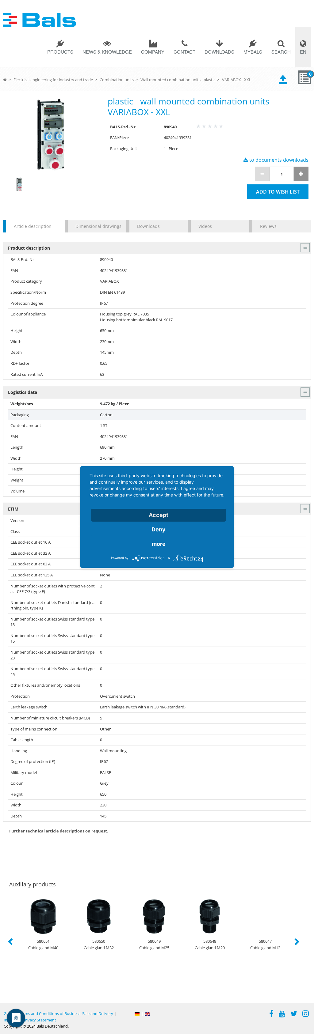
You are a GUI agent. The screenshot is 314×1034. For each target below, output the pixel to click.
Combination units (117, 79)
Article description (33, 226)
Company (152, 51)
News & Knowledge (107, 51)
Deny (158, 529)
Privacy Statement (39, 1020)
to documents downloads (278, 160)
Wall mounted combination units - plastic (177, 79)
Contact (184, 51)
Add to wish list (278, 191)
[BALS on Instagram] (305, 1014)
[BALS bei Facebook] (271, 1014)
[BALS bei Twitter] (293, 1014)
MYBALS (252, 51)
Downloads (219, 51)
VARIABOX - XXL (236, 79)
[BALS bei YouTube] (282, 1014)
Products (60, 51)
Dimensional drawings (97, 226)
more (159, 544)
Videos (205, 226)
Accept (158, 515)
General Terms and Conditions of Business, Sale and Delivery (58, 1013)
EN (303, 51)
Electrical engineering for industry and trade (53, 79)
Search (281, 51)
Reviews (268, 226)
